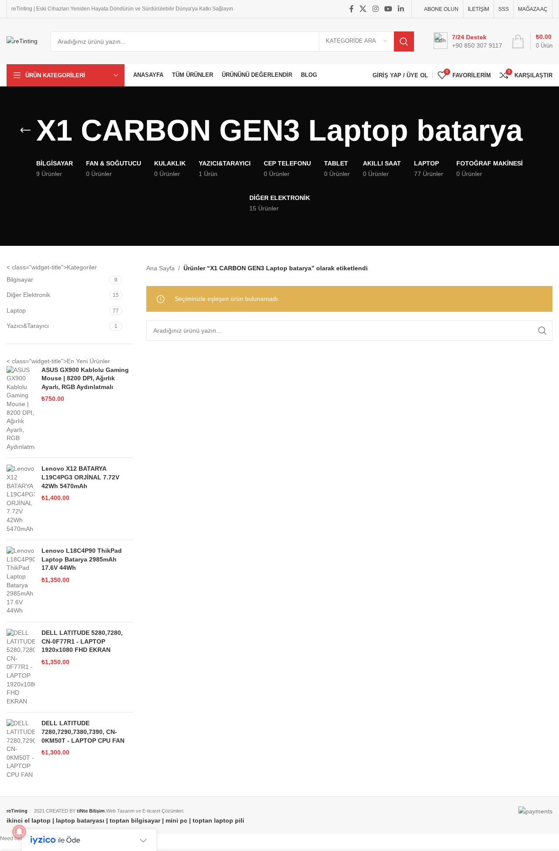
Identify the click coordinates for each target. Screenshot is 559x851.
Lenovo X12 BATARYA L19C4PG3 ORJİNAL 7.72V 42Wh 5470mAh (80, 477)
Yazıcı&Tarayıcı (28, 325)
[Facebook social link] (351, 9)
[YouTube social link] (388, 9)
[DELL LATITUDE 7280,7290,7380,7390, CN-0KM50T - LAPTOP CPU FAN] (21, 749)
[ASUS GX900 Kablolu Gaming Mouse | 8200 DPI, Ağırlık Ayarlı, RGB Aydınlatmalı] (21, 408)
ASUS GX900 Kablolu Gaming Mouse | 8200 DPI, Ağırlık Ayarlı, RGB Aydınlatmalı (85, 378)
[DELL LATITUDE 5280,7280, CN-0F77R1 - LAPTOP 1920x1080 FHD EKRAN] (21, 667)
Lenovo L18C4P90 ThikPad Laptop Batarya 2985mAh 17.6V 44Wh (81, 559)
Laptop (16, 310)
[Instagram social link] (375, 9)
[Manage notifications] (19, 832)
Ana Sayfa (160, 268)
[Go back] (25, 130)
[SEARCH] (404, 41)
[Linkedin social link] (401, 9)
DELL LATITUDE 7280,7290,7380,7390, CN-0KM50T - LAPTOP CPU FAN (82, 732)
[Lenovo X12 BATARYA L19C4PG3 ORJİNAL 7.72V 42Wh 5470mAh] (21, 499)
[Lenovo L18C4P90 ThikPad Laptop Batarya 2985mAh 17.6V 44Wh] (21, 581)
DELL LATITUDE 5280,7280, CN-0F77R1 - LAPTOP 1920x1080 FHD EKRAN (82, 641)
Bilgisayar (20, 279)
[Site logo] (22, 40)
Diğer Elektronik (28, 294)
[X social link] (363, 9)
